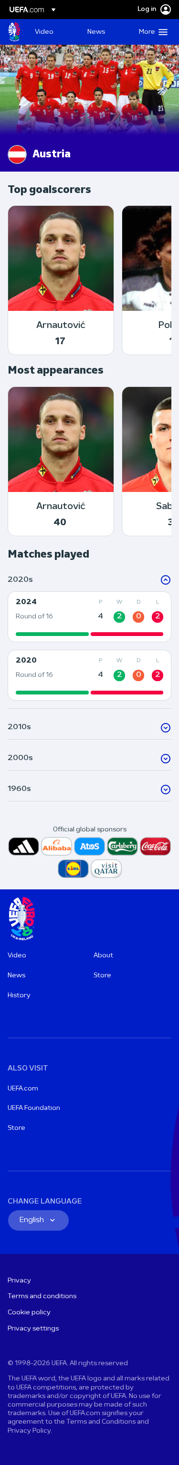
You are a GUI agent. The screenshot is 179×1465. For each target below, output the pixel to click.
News (16, 976)
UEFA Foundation (34, 1108)
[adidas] (23, 846)
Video (17, 956)
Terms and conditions (42, 1296)
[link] (44, 32)
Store (102, 976)
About (103, 956)
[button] (151, 32)
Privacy (19, 1281)
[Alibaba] (56, 846)
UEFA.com (23, 1089)
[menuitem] (53, 32)
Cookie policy (29, 1313)
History (19, 996)
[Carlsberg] (122, 846)
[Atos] (89, 846)
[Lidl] (73, 868)
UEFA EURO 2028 (14, 31)
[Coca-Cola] (155, 846)
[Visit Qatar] (106, 868)
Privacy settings (33, 1329)
